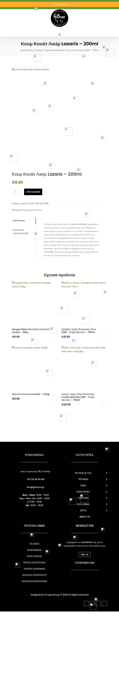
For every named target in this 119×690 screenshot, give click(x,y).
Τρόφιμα (39, 50)
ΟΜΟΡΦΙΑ (83, 498)
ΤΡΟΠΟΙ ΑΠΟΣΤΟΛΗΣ (34, 562)
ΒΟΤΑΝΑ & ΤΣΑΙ (83, 472)
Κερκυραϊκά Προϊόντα (54, 50)
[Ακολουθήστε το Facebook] (86, 603)
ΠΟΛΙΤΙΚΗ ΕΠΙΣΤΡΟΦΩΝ (34, 581)
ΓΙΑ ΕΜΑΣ (34, 543)
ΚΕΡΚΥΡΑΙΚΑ (83, 491)
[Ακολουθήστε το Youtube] (98, 603)
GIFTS (83, 510)
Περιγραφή (19, 220)
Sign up (85, 554)
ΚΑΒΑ (83, 485)
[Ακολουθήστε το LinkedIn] (104, 603)
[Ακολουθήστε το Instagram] (92, 603)
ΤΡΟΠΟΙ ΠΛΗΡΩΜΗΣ (34, 568)
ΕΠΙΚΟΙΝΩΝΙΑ (34, 550)
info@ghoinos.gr (35, 487)
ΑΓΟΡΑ (104, 336)
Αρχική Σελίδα (26, 50)
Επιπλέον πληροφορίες (21, 232)
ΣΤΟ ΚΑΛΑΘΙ (33, 191)
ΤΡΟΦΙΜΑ (83, 479)
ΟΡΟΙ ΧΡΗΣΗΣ (34, 556)
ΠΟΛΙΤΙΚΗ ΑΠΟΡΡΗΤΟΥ (34, 575)
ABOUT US (84, 516)
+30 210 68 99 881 (35, 479)
